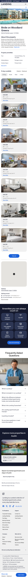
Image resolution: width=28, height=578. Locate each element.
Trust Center (18, 518)
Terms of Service (6, 558)
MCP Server (5, 564)
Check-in (19, 71)
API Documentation (13, 564)
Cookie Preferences (18, 558)
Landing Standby (6, 516)
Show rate (4, 574)
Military (4, 543)
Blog (3, 539)
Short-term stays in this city (8, 485)
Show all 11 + (4, 65)
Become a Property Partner (19, 540)
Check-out (24, 71)
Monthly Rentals (6, 520)
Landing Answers (19, 516)
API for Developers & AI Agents (13, 562)
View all (14, 256)
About (3, 537)
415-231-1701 (9, 1)
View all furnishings (14, 342)
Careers (17, 544)
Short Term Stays (6, 522)
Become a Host (18, 537)
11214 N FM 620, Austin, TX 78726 (10, 33)
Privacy (11, 558)
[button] (14, 274)
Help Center (24, 1)
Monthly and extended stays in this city (11, 483)
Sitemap (4, 562)
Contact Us (17, 513)
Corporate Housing (6, 513)
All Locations (5, 524)
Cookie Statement (6, 560)
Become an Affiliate (19, 542)
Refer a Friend (5, 527)
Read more (16, 47)
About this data (4, 299)
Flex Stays (4, 518)
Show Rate (5, 100)
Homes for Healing (6, 541)
